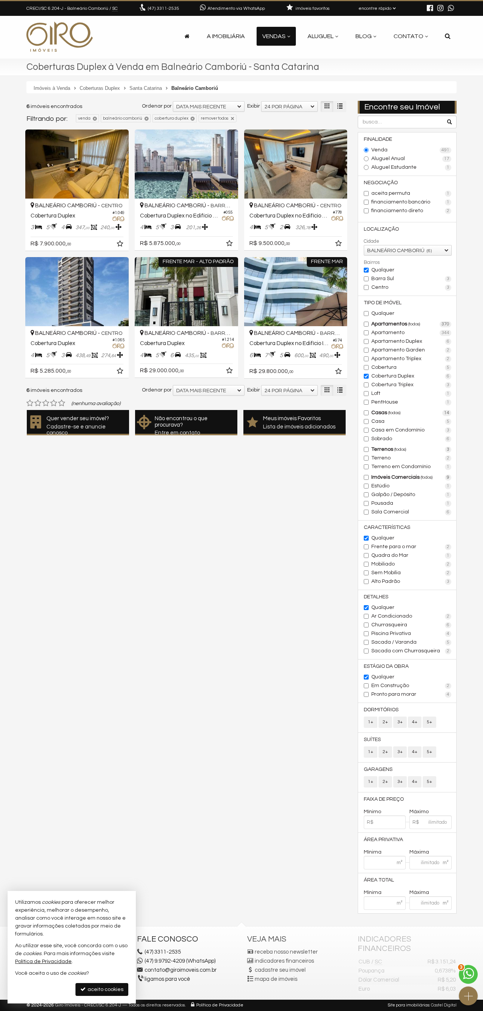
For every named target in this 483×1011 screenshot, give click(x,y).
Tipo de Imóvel (382, 302)
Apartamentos (410, 324)
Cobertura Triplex (410, 384)
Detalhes (376, 597)
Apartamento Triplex (410, 358)
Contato (408, 36)
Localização (381, 229)
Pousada (410, 503)
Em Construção (410, 685)
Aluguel (321, 36)
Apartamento (410, 332)
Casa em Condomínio (410, 430)
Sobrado (410, 438)
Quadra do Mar (410, 555)
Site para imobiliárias (408, 1005)
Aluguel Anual (410, 158)
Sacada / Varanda (410, 642)
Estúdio (410, 486)
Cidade (371, 241)
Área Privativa (383, 839)
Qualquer (382, 270)
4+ (414, 722)
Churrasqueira (410, 624)
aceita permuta (410, 193)
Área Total (379, 880)
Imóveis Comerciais (410, 477)
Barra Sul (410, 278)
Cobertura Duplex (410, 376)
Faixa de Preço (384, 799)
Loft (410, 393)
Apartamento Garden (410, 350)
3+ (400, 722)
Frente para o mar (410, 546)
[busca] (447, 36)
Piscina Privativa (410, 633)
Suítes (372, 739)
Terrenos (410, 449)
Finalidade (378, 139)
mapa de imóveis (276, 979)
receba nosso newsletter (286, 952)
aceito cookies (104, 989)
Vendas (274, 36)
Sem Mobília (410, 572)
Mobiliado (410, 564)
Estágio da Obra (386, 666)
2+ (385, 722)
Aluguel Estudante (410, 167)
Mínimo (372, 811)
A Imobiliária (226, 36)
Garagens (378, 769)
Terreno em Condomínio (410, 466)
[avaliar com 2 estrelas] (38, 403)
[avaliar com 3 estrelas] (45, 403)
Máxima (419, 852)
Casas (410, 412)
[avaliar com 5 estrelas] (61, 403)
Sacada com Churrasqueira (410, 650)
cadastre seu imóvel (280, 970)
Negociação (381, 182)
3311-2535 (163, 8)
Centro (410, 287)
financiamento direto (410, 210)
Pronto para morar (410, 694)
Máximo (419, 811)
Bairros (372, 262)
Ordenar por (157, 106)
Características (387, 527)
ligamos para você (167, 979)
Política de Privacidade (219, 1005)
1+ (370, 722)
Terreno (410, 458)
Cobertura (410, 367)
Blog (363, 36)
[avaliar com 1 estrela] (30, 403)
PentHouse (410, 402)
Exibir (253, 106)
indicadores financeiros (284, 961)
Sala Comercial (410, 512)
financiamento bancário (410, 202)
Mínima (372, 852)
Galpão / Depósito (410, 494)
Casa (410, 421)
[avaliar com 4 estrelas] (53, 403)
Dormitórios (381, 709)
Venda (410, 150)
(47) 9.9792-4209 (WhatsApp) (180, 961)
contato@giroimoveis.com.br (181, 970)
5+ (429, 722)
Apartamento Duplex (410, 341)
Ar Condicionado (410, 616)
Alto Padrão (410, 581)
